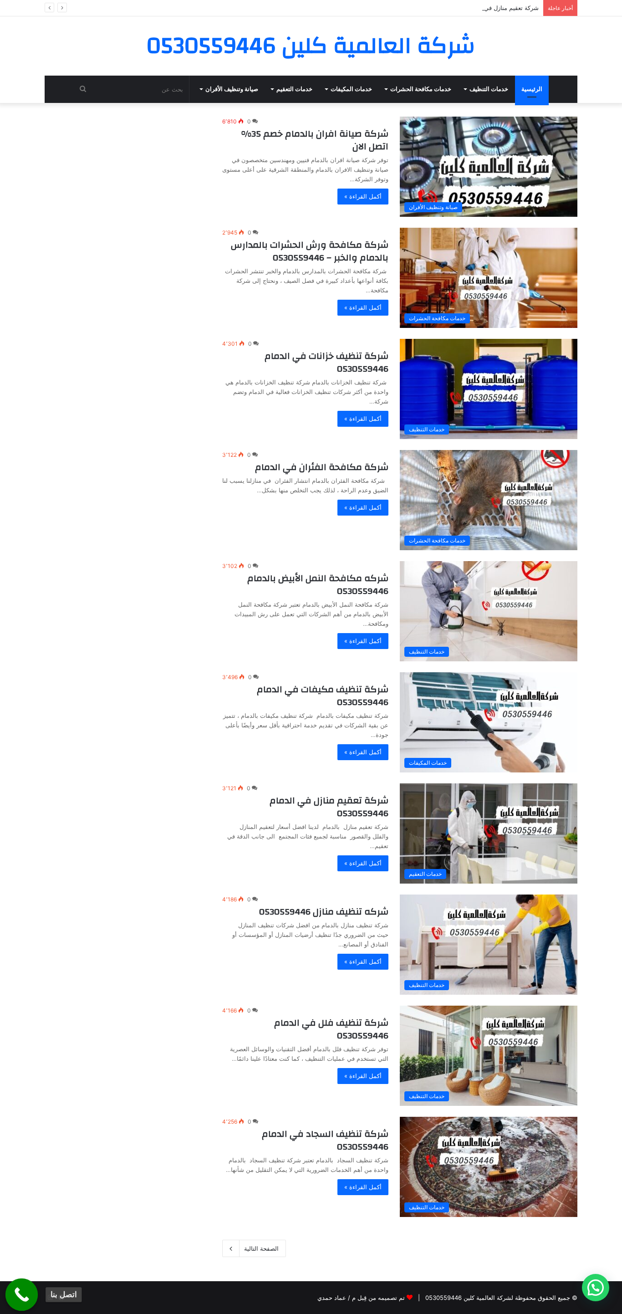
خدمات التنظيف (488, 89)
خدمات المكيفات (351, 89)
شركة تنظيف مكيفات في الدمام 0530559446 (322, 696)
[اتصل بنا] (21, 1294)
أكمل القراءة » (363, 196)
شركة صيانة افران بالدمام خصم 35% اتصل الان (314, 140)
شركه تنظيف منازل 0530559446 (323, 911)
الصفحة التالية (261, 1248)
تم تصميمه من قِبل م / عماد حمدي (361, 1297)
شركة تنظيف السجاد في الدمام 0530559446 (325, 1140)
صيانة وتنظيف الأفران (231, 89)
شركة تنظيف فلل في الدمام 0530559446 (331, 1029)
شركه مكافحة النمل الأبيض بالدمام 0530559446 (317, 584)
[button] (595, 1287)
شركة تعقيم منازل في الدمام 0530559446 (483, 7)
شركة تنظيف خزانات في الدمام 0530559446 (326, 362)
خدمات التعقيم (294, 89)
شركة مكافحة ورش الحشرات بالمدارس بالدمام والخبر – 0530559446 (309, 251)
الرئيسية (531, 89)
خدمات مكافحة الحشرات (420, 89)
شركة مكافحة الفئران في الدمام (321, 467)
